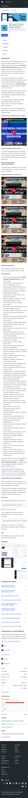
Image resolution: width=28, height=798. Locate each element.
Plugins (16, 749)
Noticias (3, 747)
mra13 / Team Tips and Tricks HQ (12, 641)
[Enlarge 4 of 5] (25, 560)
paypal (25, 685)
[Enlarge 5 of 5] (25, 572)
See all (25, 714)
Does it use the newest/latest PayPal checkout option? (8, 591)
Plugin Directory (4, 5)
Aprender (3, 756)
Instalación (5, 47)
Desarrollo (5, 50)
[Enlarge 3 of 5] (25, 545)
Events (16, 758)
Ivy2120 (6, 659)
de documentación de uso (15, 535)
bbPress (4, 772)
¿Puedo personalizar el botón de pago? (10, 618)
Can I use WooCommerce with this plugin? (11, 626)
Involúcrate (17, 756)
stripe (25, 688)
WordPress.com (5, 767)
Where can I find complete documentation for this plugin (8, 586)
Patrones (17, 751)
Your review (4, 714)
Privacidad (3, 751)
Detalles (5, 40)
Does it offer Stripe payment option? (10, 595)
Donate (17, 760)
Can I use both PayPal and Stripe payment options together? (9, 604)
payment (21, 685)
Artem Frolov (7, 650)
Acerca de (3, 745)
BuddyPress (4, 774)
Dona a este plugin (5, 736)
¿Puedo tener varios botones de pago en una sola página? (8, 609)
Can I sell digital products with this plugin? (11, 600)
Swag (17, 763)
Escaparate (17, 745)
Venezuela (6, 780)
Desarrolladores (5, 760)
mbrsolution (7, 654)
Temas (16, 747)
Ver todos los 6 (24, 682)
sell (22, 688)
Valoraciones (6, 43)
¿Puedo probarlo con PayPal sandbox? (10, 622)
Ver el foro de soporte (6, 727)
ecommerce (15, 685)
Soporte (5, 53)
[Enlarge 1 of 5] (11, 545)
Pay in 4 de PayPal (12, 473)
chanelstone (7, 663)
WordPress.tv (5, 763)
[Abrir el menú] (26, 2)
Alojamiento (4, 749)
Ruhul (5, 645)
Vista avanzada (5, 692)
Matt (3, 769)
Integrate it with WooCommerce (15, 451)
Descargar (4, 35)
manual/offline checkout (16, 449)
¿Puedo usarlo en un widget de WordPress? (11, 614)
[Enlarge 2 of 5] (11, 559)
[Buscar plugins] (15, 10)
